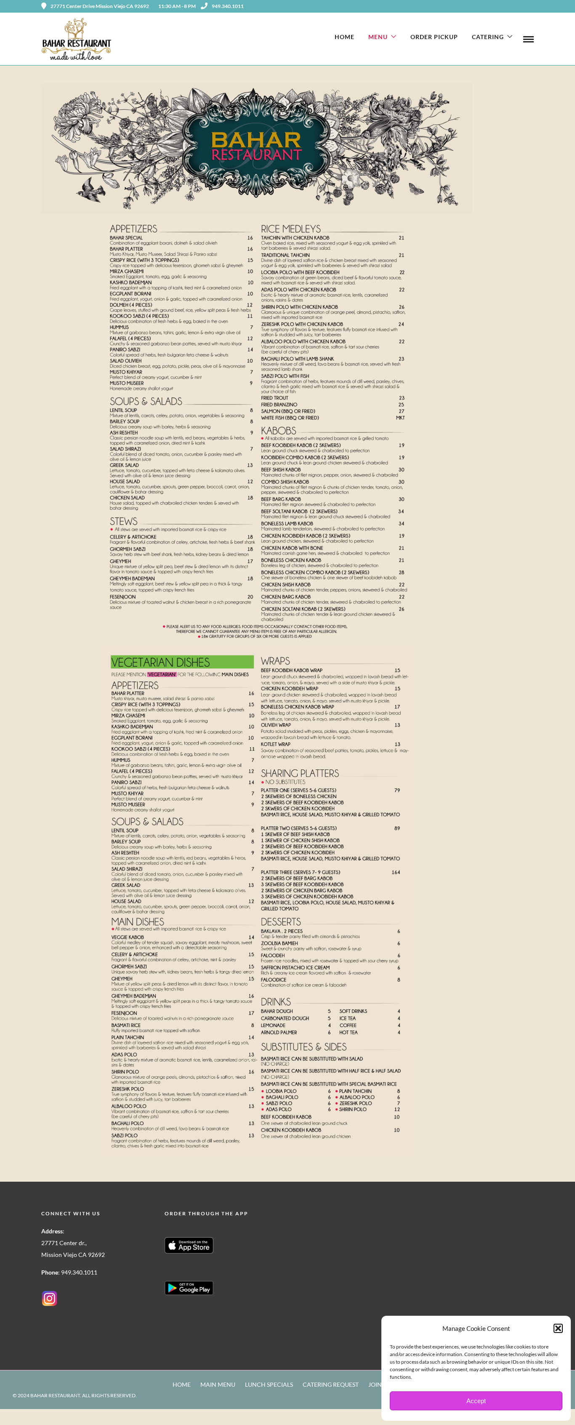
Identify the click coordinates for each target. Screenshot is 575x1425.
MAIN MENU (217, 1384)
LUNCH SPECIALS (269, 1384)
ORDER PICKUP (434, 36)
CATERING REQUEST (331, 1384)
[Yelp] (531, 6)
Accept (476, 1400)
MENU (378, 36)
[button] (558, 1328)
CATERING (488, 36)
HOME (344, 36)
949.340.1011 (228, 6)
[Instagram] (519, 6)
